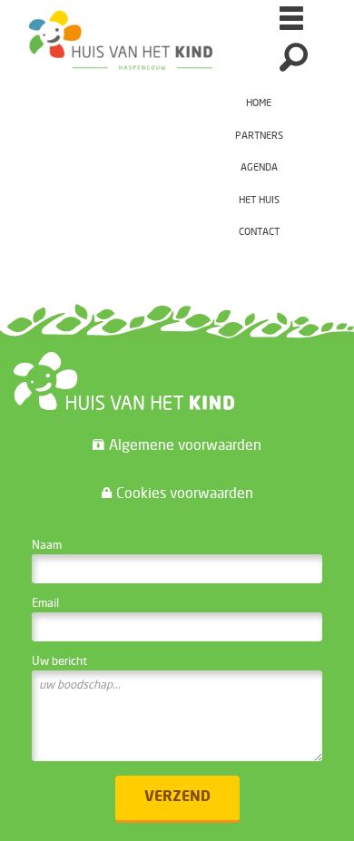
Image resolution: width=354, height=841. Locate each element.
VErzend (177, 797)
